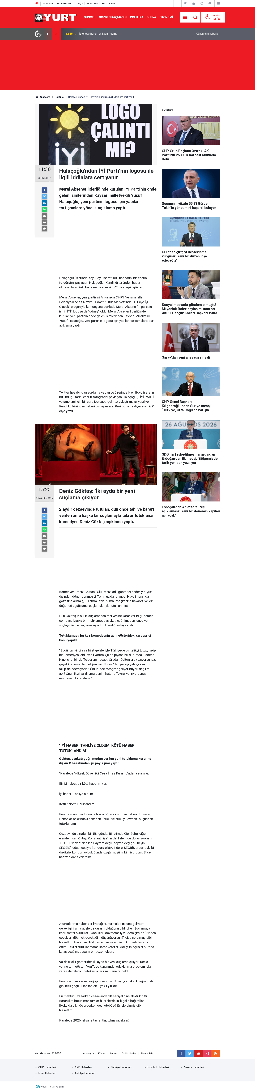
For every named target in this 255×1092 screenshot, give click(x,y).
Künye (101, 1053)
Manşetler (48, 3)
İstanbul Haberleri (158, 1067)
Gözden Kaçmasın (113, 17)
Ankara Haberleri (194, 1067)
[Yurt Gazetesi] (56, 17)
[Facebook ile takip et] (181, 1053)
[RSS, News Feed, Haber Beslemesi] (215, 1053)
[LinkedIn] (44, 203)
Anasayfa (88, 1053)
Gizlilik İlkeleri (129, 1053)
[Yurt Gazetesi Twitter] (185, 3)
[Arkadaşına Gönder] (44, 216)
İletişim (113, 1053)
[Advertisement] (127, 66)
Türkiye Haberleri (121, 1067)
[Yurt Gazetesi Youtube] (194, 3)
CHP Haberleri (47, 1067)
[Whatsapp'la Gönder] (44, 209)
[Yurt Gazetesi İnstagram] (202, 3)
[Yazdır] (44, 222)
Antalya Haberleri (85, 1073)
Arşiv (80, 3)
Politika (136, 17)
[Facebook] (44, 190)
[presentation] (47, 34)
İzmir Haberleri (47, 1073)
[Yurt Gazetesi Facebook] (177, 3)
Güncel (89, 17)
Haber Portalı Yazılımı (52, 1086)
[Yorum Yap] (44, 228)
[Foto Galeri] (218, 3)
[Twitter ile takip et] (189, 1053)
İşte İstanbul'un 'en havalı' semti (98, 33)
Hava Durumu (109, 3)
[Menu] (185, 17)
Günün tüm (208, 33)
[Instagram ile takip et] (207, 1053)
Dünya (151, 17)
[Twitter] (44, 196)
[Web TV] (210, 3)
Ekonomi (166, 17)
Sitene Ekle (92, 3)
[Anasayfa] (37, 3)
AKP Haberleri (83, 1067)
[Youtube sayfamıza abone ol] (198, 1053)
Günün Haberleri (65, 3)
